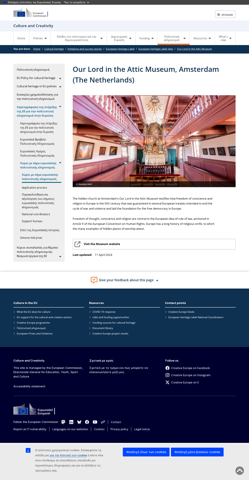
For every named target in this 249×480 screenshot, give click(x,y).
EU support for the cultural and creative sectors (44, 317)
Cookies (99, 429)
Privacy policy (119, 429)
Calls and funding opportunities (110, 317)
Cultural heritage (54, 48)
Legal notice (142, 429)
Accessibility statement (29, 386)
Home (21, 38)
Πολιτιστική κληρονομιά (31, 328)
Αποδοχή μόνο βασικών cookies (197, 452)
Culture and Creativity (29, 360)
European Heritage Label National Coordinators (195, 317)
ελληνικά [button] (227, 14)
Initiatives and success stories (85, 48)
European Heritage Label (120, 48)
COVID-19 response (103, 311)
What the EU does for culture (33, 311)
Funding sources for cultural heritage (113, 322)
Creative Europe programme (33, 322)
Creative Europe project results (110, 333)
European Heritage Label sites (155, 48)
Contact (116, 422)
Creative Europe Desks (181, 311)
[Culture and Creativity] (32, 12)
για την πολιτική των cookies (68, 455)
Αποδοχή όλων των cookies (146, 452)
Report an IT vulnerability (29, 429)
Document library (102, 328)
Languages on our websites (70, 429)
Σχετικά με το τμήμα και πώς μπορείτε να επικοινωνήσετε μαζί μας (118, 370)
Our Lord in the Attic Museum (194, 48)
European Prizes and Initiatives (35, 333)
